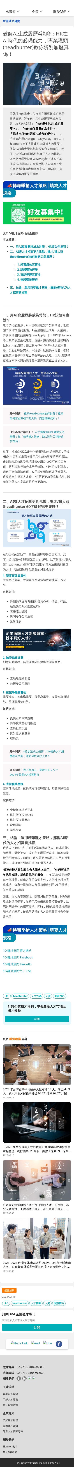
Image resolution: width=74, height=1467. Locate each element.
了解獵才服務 (10, 1420)
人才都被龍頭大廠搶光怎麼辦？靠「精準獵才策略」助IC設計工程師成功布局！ (37, 436)
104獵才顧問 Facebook (18, 957)
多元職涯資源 (10, 1405)
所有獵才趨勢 (11, 21)
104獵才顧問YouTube (17, 971)
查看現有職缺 (10, 1394)
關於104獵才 (10, 1446)
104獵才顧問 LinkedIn (17, 964)
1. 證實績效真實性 (29, 264)
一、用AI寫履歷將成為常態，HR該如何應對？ (39, 247)
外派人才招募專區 (13, 1431)
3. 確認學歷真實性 (29, 274)
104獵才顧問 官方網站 (17, 951)
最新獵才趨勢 (10, 1425)
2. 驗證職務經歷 (27, 269)
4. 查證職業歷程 (27, 280)
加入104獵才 (10, 1452)
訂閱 (37, 1327)
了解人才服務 (10, 1399)
